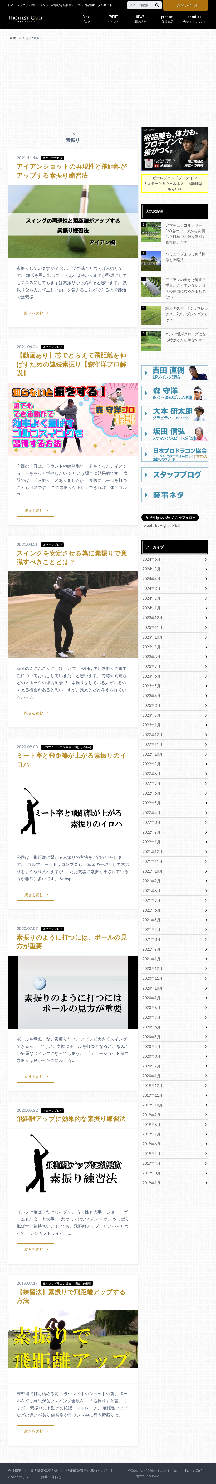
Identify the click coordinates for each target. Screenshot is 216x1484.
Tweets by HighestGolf (161, 525)
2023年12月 (153, 617)
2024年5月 (151, 569)
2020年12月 (153, 968)
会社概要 (15, 1470)
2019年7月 (151, 1134)
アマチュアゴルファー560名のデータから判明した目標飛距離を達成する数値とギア (185, 233)
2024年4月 (151, 578)
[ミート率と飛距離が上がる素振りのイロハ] (73, 843)
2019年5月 (151, 1153)
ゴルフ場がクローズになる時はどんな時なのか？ (185, 337)
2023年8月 (151, 656)
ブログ (86, 18)
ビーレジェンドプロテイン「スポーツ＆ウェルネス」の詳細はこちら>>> (174, 183)
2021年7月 (151, 900)
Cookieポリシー (20, 1477)
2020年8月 (151, 1007)
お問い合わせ (188, 5)
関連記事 (140, 18)
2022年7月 (151, 783)
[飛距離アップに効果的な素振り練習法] (73, 1198)
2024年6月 (151, 559)
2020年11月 (153, 978)
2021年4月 (151, 929)
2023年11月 (153, 627)
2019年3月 (151, 1173)
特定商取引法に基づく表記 (86, 1470)
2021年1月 (151, 959)
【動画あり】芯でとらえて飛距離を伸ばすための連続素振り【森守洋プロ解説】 (71, 363)
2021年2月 (151, 949)
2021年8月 (151, 890)
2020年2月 (151, 1066)
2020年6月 (151, 1027)
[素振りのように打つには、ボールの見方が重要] (73, 1025)
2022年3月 (151, 822)
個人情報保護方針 (44, 1470)
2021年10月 (153, 871)
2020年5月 (151, 1037)
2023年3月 (151, 705)
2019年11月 (153, 1095)
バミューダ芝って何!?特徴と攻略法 (185, 257)
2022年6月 (151, 793)
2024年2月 (151, 598)
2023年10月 (153, 637)
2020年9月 (151, 998)
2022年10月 (153, 754)
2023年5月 (151, 686)
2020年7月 (151, 1017)
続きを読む (33, 313)
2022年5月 (151, 803)
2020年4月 (151, 1046)
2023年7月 (151, 666)
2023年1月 (151, 725)
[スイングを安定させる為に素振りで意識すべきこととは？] (73, 654)
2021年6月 (151, 910)
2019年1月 (151, 1183)
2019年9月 (151, 1115)
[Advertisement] (108, 84)
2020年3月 (151, 1056)
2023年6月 (151, 676)
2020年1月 (151, 1076)
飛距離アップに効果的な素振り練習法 (71, 1118)
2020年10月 (153, 988)
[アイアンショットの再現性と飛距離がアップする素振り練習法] (73, 254)
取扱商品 (167, 18)
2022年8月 (151, 773)
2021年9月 (151, 881)
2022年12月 (153, 734)
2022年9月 (151, 764)
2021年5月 (151, 920)
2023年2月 (151, 715)
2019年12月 (153, 1085)
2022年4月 (151, 812)
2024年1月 (151, 608)
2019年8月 (151, 1124)
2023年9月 (151, 647)
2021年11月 (153, 861)
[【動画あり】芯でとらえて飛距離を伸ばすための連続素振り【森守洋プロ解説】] (73, 452)
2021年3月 (151, 939)
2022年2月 (151, 832)
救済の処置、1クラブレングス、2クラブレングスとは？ (186, 314)
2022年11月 (153, 744)
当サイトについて (194, 18)
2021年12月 (153, 851)
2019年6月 (151, 1144)
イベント (113, 18)
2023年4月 (151, 695)
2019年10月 (153, 1105)
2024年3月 (151, 588)
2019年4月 (151, 1163)
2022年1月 (151, 842)
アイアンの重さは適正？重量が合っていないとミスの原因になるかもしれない (185, 288)
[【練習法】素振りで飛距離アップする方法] (73, 1380)
